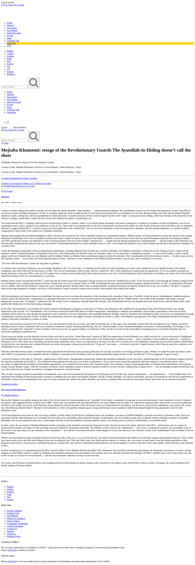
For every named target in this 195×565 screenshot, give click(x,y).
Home (9, 23)
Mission (10, 25)
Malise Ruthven (10, 395)
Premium (11, 74)
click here (11, 550)
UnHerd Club (13, 41)
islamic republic (30, 178)
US (8, 69)
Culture (10, 53)
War (9, 61)
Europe (10, 71)
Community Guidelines (17, 523)
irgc (21, 178)
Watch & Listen (14, 33)
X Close (5, 143)
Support (10, 531)
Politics (10, 51)
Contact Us (12, 528)
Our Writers (12, 30)
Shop (9, 38)
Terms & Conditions (16, 518)
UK (8, 66)
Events (10, 35)
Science (10, 56)
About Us (11, 534)
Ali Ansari (5, 197)
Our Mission (12, 516)
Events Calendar (14, 510)
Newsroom (12, 28)
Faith (9, 59)
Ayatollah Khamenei (10, 178)
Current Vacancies (15, 526)
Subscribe (11, 43)
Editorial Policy (14, 536)
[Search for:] (14, 86)
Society (10, 64)
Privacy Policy (13, 521)
